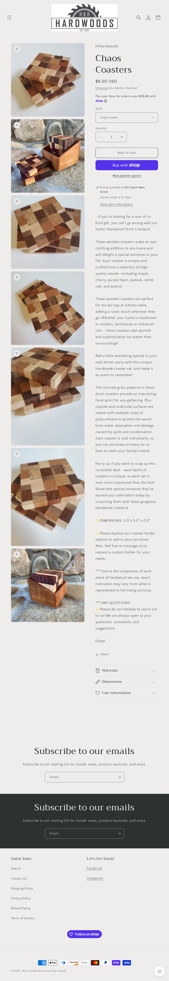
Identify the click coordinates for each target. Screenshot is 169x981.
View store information (116, 204)
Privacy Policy (21, 898)
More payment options (127, 175)
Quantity (101, 128)
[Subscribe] (119, 777)
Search (16, 868)
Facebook (94, 868)
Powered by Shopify (54, 971)
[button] (9, 17)
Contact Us (19, 878)
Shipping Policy (22, 888)
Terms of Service (23, 918)
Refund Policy (21, 908)
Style (99, 108)
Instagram (95, 878)
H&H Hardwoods (32, 971)
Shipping (101, 88)
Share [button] (105, 654)
